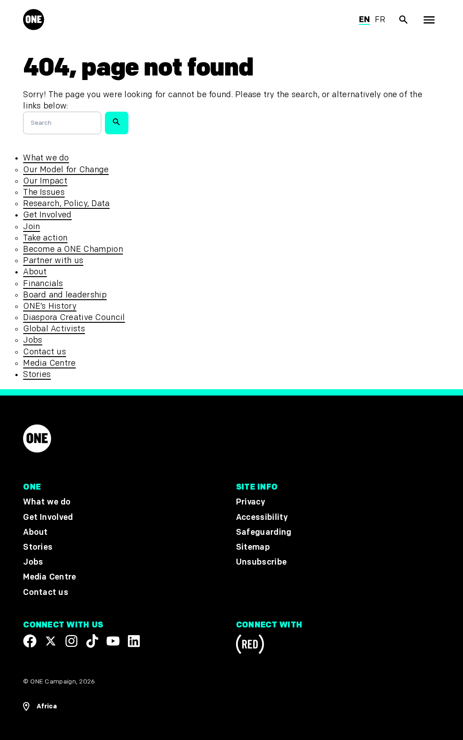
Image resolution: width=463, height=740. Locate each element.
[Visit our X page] (50, 641)
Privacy (250, 502)
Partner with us (53, 260)
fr (380, 19)
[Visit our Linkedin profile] (134, 641)
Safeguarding (264, 532)
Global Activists (54, 329)
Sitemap (253, 547)
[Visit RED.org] (250, 645)
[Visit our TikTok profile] (92, 641)
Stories (37, 374)
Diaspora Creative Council (74, 317)
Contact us (44, 352)
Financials (43, 283)
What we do (46, 158)
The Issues (44, 192)
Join (31, 226)
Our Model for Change (66, 169)
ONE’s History (49, 306)
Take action (45, 238)
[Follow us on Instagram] (71, 641)
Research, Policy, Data (66, 203)
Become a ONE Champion (73, 249)
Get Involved (47, 215)
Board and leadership (65, 295)
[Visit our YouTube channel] (113, 641)
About (35, 272)
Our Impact (45, 181)
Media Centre (49, 363)
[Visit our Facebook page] (30, 641)
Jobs (32, 340)
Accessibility (262, 517)
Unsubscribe (261, 562)
